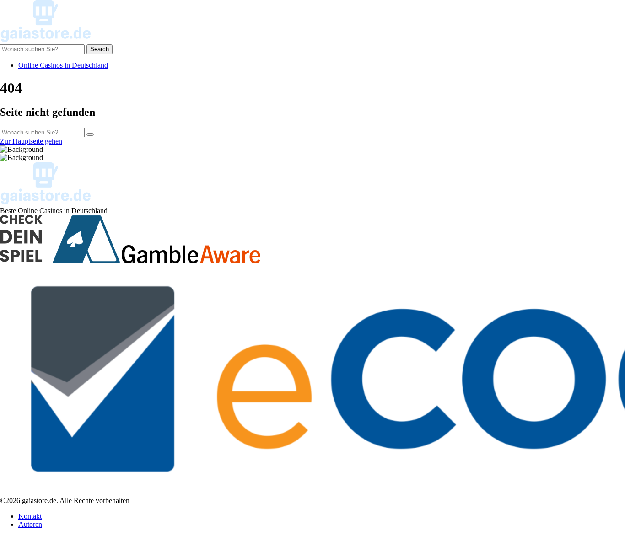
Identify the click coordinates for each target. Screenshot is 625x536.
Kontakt (30, 516)
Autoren (30, 524)
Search (99, 49)
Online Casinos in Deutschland (63, 65)
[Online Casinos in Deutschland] (46, 40)
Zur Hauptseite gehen (31, 141)
